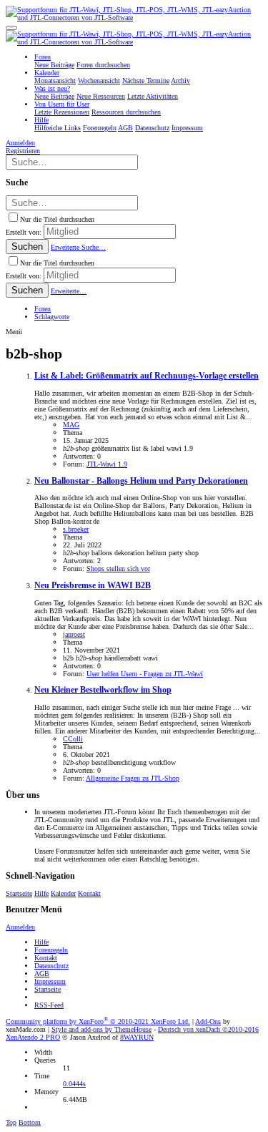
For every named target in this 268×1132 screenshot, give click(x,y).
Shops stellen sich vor (118, 568)
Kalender (63, 893)
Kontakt (89, 893)
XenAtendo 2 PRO (33, 1037)
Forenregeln (51, 950)
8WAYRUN (137, 1037)
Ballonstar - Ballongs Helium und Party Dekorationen (141, 481)
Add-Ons (208, 1021)
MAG (71, 425)
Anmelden (20, 927)
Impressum (50, 981)
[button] (11, 28)
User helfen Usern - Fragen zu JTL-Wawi (144, 674)
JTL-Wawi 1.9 (106, 464)
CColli (73, 739)
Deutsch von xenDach (208, 1029)
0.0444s (74, 1084)
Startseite (19, 893)
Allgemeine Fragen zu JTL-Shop (132, 778)
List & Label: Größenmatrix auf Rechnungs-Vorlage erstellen (146, 376)
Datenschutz (51, 966)
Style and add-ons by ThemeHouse (101, 1029)
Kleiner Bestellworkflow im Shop (103, 690)
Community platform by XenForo (98, 1021)
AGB (41, 973)
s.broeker (76, 529)
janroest (74, 634)
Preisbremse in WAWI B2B (92, 585)
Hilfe (41, 893)
